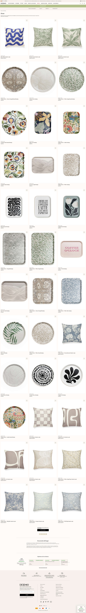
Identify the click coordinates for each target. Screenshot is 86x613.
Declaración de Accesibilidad (44, 592)
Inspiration (50, 3)
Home (5, 10)
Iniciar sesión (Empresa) (44, 599)
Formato (47, 8)
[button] (81, 609)
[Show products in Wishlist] (82, 3)
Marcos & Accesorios (32, 3)
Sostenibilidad (42, 590)
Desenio (2, 10)
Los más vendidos (11, 3)
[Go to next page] (46, 534)
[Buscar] (80, 3)
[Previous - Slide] (27, 562)
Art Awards (42, 597)
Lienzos (25, 3)
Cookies (57, 590)
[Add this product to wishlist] (27, 20)
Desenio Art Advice (59, 584)
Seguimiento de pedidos (59, 587)
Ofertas (38, 3)
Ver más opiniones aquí (43, 567)
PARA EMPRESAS (55, 3)
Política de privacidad (59, 592)
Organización (55, 8)
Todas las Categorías (31, 8)
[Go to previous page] (40, 534)
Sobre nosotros (42, 584)
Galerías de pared (44, 3)
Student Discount (43, 593)
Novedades (17, 3)
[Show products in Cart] (84, 3)
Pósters (21, 3)
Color (40, 8)
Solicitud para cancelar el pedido (60, 594)
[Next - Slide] (69, 562)
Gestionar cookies (58, 595)
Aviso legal (42, 587)
